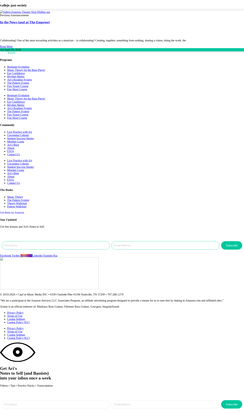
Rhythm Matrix (15, 76)
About (10, 148)
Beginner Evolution (18, 66)
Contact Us (13, 154)
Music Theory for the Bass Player (26, 70)
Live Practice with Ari (19, 131)
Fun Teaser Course (17, 86)
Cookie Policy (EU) (18, 322)
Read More (6, 46)
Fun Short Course (17, 89)
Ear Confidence (16, 73)
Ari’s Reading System (19, 79)
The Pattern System (18, 82)
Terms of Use (14, 315)
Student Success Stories (20, 138)
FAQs (10, 151)
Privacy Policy (15, 312)
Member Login (15, 141)
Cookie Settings (16, 319)
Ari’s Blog (13, 144)
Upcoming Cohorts (18, 135)
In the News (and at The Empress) (25, 22)
